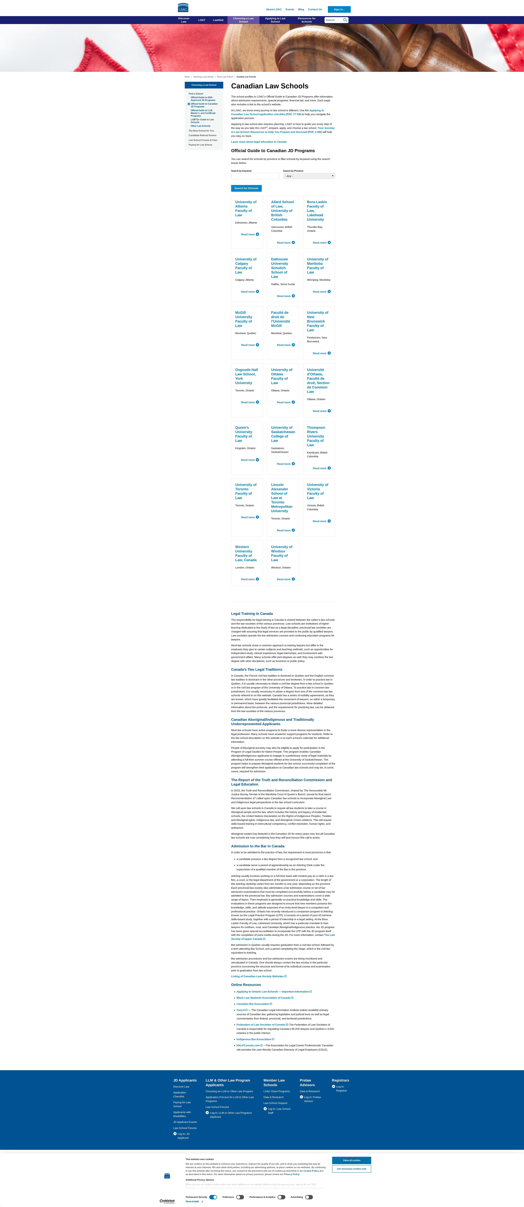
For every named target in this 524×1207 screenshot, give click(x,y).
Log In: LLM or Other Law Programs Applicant (231, 1114)
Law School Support (275, 1103)
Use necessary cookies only (351, 1169)
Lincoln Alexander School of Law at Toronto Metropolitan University (281, 498)
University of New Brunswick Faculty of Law (317, 321)
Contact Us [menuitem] (315, 9)
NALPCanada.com (248, 1045)
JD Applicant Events (185, 1122)
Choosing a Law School (203, 77)
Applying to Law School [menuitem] (275, 20)
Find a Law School (225, 77)
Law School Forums (185, 1128)
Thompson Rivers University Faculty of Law (316, 436)
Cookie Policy (311, 1171)
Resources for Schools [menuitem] (307, 20)
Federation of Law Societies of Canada (261, 1024)
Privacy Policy (292, 1174)
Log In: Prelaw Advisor (312, 1099)
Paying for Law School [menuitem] (200, 145)
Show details (192, 1201)
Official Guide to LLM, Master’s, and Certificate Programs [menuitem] (203, 113)
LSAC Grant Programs (277, 1091)
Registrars (340, 1080)
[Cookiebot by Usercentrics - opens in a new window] (167, 1201)
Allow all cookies (351, 1160)
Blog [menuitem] (301, 9)
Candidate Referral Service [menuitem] (202, 135)
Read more (250, 234)
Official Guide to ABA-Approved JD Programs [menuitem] (203, 98)
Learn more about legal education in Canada (259, 141)
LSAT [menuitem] (201, 20)
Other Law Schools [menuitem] (200, 126)
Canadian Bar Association (253, 1003)
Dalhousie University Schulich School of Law (279, 268)
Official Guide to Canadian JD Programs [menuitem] (204, 105)
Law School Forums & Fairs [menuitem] (203, 140)
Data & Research (274, 1097)
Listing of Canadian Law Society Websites (258, 976)
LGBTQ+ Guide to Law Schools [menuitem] (202, 120)
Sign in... (339, 9)
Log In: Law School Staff (279, 1110)
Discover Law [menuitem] (183, 20)
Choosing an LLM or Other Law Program (229, 1091)
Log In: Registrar (341, 1088)
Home (187, 77)
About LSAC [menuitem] (274, 9)
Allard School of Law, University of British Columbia (282, 210)
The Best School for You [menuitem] (201, 131)
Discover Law (181, 1086)
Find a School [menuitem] (196, 94)
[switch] (240, 1197)
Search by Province (293, 171)
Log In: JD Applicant (184, 1135)
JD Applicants (185, 1080)
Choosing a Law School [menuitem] (243, 20)
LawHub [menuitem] (218, 20)
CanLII (241, 1010)
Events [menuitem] (290, 9)
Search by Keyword (241, 171)
